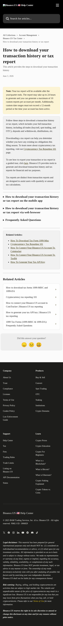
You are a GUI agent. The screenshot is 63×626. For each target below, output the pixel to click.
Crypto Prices (41, 440)
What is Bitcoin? (42, 469)
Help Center (8, 440)
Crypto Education (43, 446)
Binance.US (19, 565)
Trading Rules (9, 457)
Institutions (40, 405)
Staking (39, 400)
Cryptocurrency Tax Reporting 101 (40, 149)
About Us (7, 377)
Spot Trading (41, 389)
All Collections (9, 35)
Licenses (6, 394)
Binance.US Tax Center (12, 38)
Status (5, 483)
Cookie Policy (9, 411)
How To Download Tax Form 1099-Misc (30, 240)
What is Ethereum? (43, 475)
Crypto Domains (42, 411)
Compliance (8, 389)
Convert (39, 383)
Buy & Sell (40, 377)
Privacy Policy (9, 405)
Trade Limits (8, 463)
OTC (38, 394)
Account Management (28, 35)
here (26, 163)
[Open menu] (57, 5)
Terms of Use (8, 400)
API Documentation (11, 477)
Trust (5, 383)
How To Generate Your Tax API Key (28, 262)
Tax (4, 446)
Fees (5, 452)
